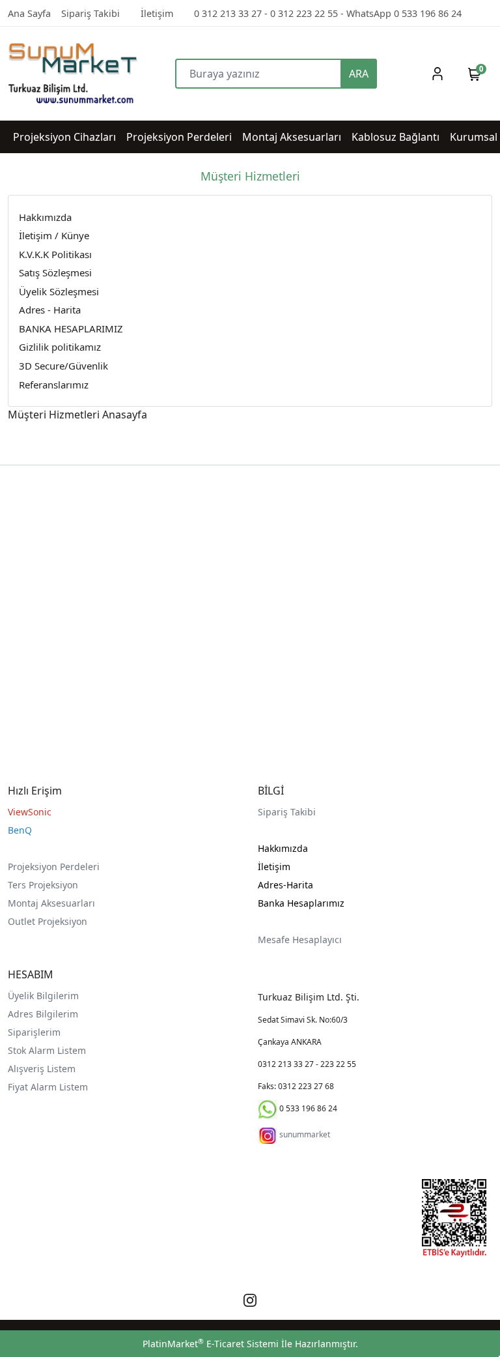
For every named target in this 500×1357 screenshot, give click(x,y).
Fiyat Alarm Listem (48, 1087)
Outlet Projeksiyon (47, 921)
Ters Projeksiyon (43, 885)
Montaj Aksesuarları (51, 903)
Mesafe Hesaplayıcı (300, 939)
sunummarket (304, 1134)
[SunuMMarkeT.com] (68, 73)
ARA (358, 73)
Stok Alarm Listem (47, 1050)
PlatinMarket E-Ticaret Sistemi (211, 1343)
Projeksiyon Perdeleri (54, 866)
